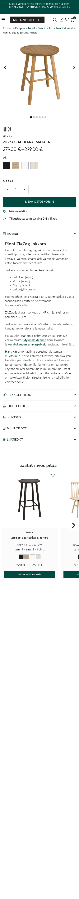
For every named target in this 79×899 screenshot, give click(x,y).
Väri (6, 158)
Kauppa (20, 28)
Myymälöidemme (34, 340)
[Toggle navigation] (5, 20)
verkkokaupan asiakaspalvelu (27, 344)
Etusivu (7, 28)
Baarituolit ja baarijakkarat (55, 28)
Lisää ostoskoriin (39, 201)
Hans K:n (11, 351)
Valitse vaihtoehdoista (29, 574)
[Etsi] (55, 20)
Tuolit (31, 28)
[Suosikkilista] (67, 19)
